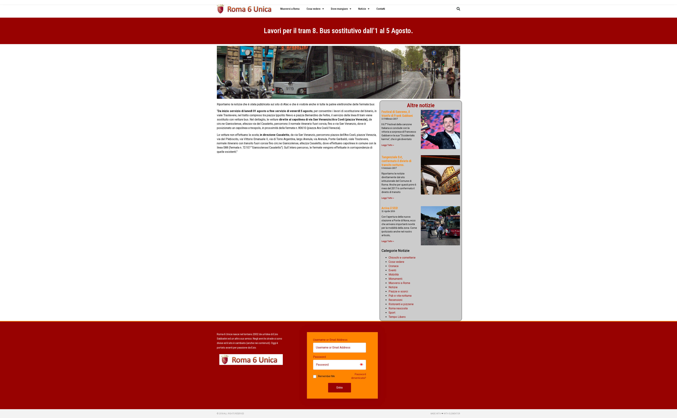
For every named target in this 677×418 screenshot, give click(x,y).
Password (319, 357)
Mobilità (394, 274)
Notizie (362, 8)
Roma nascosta (398, 308)
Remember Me (326, 376)
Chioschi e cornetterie (402, 257)
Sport (392, 312)
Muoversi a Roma (290, 8)
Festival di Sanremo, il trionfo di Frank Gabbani (397, 113)
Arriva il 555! (390, 208)
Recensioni (395, 300)
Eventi (392, 270)
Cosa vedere (314, 8)
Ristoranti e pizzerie (401, 304)
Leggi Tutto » (388, 145)
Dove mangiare (339, 8)
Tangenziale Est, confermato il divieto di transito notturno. (396, 160)
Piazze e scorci (398, 291)
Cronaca (393, 266)
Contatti (380, 8)
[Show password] (361, 365)
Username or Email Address (330, 339)
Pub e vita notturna (400, 295)
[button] (458, 8)
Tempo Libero (397, 317)
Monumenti (395, 278)
